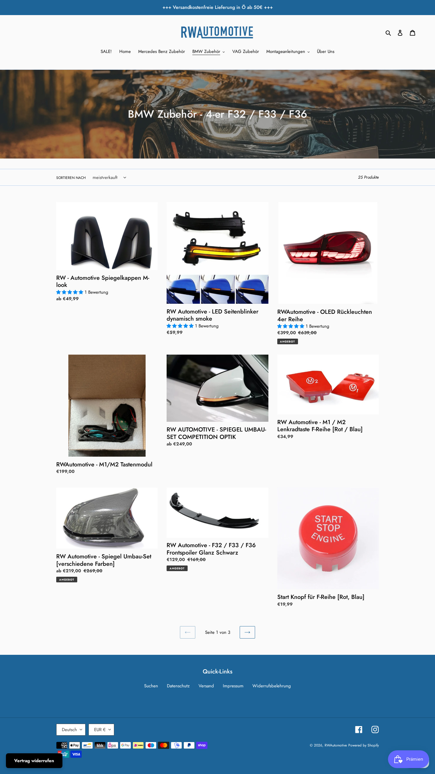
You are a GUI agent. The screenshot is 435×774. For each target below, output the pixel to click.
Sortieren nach (71, 177)
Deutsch (69, 729)
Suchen (151, 686)
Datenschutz (178, 686)
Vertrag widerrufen (34, 760)
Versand (206, 686)
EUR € (100, 729)
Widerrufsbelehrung (271, 686)
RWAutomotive (336, 745)
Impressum (233, 686)
